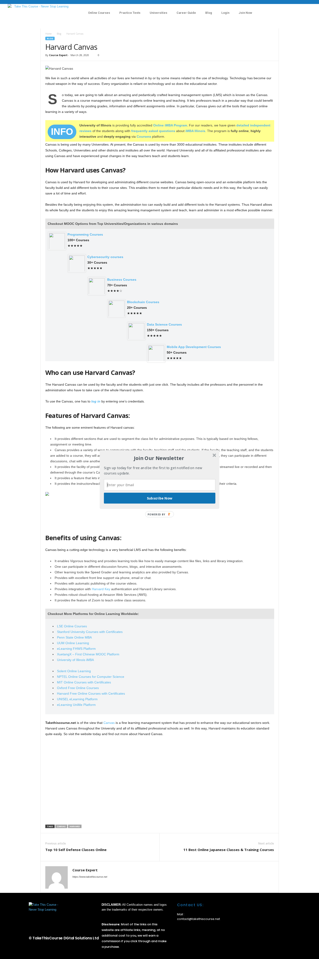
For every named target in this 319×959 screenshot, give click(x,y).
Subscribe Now (160, 498)
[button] (159, 458)
